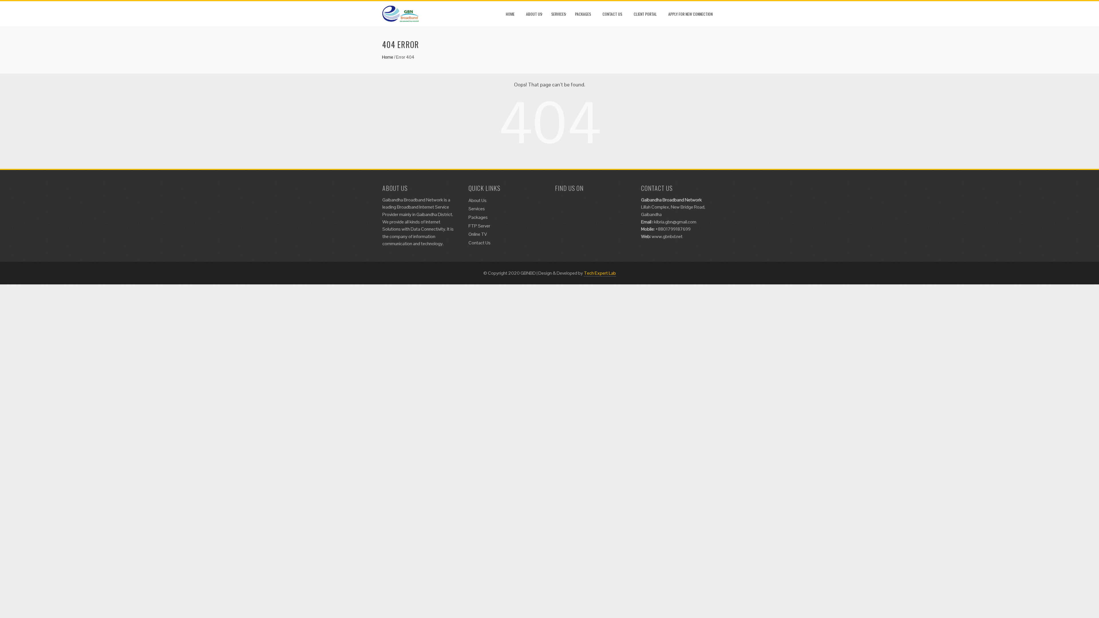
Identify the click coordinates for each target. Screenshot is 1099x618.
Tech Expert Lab (600, 273)
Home (510, 14)
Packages (583, 14)
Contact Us (612, 14)
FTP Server (479, 226)
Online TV (478, 234)
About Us (534, 14)
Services (558, 14)
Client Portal (645, 14)
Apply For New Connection (690, 14)
